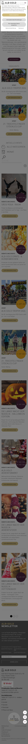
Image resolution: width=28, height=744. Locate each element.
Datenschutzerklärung (11, 28)
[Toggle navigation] (25, 3)
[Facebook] (25, 712)
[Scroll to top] (25, 727)
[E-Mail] (25, 722)
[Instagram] (25, 717)
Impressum (21, 28)
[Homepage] (8, 3)
